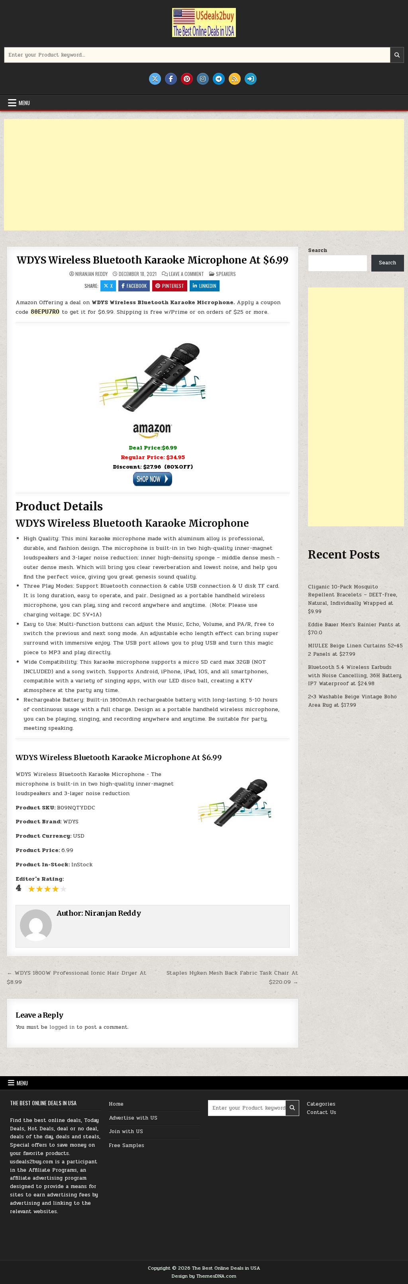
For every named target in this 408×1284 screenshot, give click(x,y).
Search (317, 250)
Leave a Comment (186, 274)
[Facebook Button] (171, 79)
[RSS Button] (235, 79)
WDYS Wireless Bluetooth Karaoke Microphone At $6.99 (152, 260)
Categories (321, 1104)
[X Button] (155, 79)
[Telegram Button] (219, 79)
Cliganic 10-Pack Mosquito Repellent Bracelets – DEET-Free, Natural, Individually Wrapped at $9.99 (352, 599)
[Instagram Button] (203, 79)
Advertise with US (133, 1118)
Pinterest (173, 285)
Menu (24, 103)
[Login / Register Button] (251, 79)
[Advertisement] (204, 175)
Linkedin (207, 285)
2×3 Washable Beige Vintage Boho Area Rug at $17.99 (352, 701)
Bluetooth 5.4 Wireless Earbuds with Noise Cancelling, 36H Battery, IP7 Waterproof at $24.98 (355, 675)
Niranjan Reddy (91, 274)
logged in (62, 1027)
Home (116, 1104)
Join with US (126, 1131)
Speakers (226, 273)
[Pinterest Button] (187, 79)
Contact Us (321, 1112)
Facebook (137, 285)
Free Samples (126, 1145)
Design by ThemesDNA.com (204, 1276)
